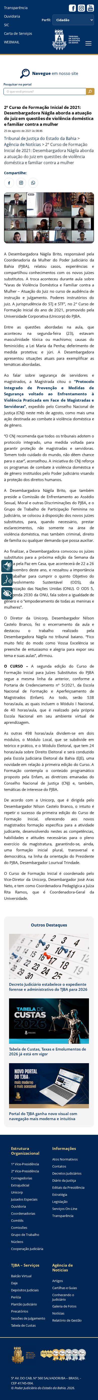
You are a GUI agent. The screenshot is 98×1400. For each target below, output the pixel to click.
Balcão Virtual (21, 1276)
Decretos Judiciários (66, 1173)
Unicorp (17, 1192)
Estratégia (59, 1195)
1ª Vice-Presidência (25, 1164)
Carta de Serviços (18, 33)
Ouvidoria (12, 16)
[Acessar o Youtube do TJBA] (90, 8)
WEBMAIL (12, 42)
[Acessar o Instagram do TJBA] (81, 8)
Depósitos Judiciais (25, 1290)
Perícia (16, 1297)
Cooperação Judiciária (27, 1249)
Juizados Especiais (24, 1199)
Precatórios (19, 1311)
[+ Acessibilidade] (7, 593)
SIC (6, 25)
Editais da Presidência (68, 1187)
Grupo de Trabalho (25, 1235)
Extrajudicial (20, 1185)
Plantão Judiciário (24, 1304)
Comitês (17, 1220)
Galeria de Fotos (64, 1306)
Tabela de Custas (23, 1325)
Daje (14, 1283)
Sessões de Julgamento (28, 1318)
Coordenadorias (23, 1213)
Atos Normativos (65, 1159)
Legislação (60, 1202)
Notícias (58, 1313)
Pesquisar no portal (17, 84)
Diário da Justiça (64, 1180)
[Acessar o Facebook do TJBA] (72, 8)
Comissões (19, 1228)
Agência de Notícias (62, 1267)
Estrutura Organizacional (25, 1151)
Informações (64, 1148)
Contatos (59, 1166)
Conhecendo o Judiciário (63, 1297)
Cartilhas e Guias (64, 1288)
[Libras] (7, 566)
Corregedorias (21, 1178)
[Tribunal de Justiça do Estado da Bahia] (66, 39)
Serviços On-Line (64, 1209)
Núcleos (17, 1242)
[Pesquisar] (90, 91)
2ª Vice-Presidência (25, 1171)
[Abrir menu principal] (88, 43)
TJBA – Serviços (25, 1265)
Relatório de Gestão (67, 1320)
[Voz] (7, 580)
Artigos (57, 1281)
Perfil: (46, 20)
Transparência (16, 8)
